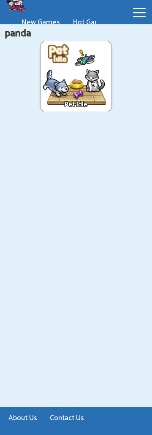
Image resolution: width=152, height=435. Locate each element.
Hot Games (91, 22)
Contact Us (67, 418)
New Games (40, 22)
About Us (22, 418)
